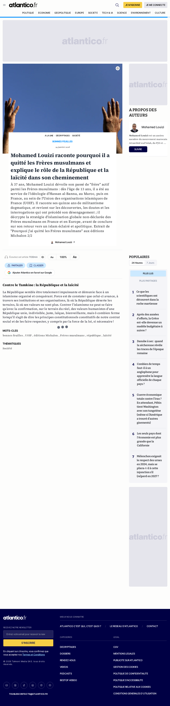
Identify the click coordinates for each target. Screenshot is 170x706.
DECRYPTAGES (68, 646)
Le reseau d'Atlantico (124, 626)
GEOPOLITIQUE (62, 12)
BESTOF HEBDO (68, 680)
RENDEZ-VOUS (67, 660)
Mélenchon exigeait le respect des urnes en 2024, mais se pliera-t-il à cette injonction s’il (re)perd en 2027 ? (149, 466)
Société (76, 135)
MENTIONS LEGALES (124, 653)
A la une (49, 135)
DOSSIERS (65, 653)
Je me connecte (155, 4)
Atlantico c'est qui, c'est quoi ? (80, 626)
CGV (115, 646)
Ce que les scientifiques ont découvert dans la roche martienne (147, 297)
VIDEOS (64, 666)
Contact (152, 626)
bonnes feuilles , (14, 335)
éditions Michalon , (47, 335)
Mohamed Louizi (63, 242)
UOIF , (29, 335)
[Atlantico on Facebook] (24, 685)
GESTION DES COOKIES (125, 666)
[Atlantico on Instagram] (41, 685)
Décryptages (63, 135)
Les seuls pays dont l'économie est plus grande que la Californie (149, 439)
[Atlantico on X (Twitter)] (15, 685)
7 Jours (150, 262)
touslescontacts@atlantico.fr (28, 694)
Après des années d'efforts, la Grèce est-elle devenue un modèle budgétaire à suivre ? (150, 322)
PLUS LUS (148, 273)
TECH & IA (107, 12)
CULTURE (160, 12)
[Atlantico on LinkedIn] (32, 685)
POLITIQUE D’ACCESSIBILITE (128, 680)
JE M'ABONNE (132, 4)
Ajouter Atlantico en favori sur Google (32, 272)
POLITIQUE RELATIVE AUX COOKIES (132, 686)
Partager (17, 265)
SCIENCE (122, 12)
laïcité (107, 335)
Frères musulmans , (73, 335)
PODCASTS (66, 673)
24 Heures (137, 262)
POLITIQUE (28, 12)
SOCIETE (93, 12)
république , (95, 335)
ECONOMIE (44, 12)
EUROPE (79, 12)
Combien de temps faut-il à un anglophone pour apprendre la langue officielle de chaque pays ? (149, 373)
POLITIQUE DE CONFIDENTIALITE (130, 673)
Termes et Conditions (33, 654)
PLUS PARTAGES (148, 280)
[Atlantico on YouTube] (50, 685)
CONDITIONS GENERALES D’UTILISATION (134, 693)
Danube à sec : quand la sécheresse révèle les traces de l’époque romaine (150, 347)
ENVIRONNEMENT (141, 12)
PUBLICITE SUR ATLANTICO (127, 660)
